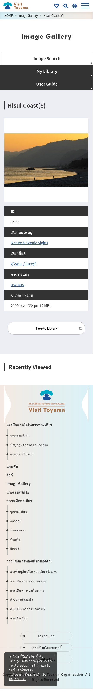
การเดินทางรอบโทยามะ (27, 590)
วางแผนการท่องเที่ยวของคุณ (29, 560)
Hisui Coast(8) (53, 15)
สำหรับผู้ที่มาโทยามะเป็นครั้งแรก (33, 572)
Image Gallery (28, 15)
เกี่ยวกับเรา (46, 635)
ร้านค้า (15, 539)
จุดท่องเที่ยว (18, 511)
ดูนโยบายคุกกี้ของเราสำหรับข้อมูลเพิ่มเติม (27, 677)
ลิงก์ (9, 474)
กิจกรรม (16, 521)
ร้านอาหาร (18, 530)
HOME (8, 15)
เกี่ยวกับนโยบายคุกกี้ (46, 647)
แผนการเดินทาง (21, 454)
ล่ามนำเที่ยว (18, 618)
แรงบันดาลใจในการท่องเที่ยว (29, 424)
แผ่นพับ (12, 466)
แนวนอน (17, 284)
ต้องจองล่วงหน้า (21, 599)
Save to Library (46, 328)
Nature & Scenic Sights (29, 242)
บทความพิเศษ (20, 435)
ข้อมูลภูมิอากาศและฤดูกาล (29, 445)
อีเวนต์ (15, 548)
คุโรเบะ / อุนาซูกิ (23, 263)
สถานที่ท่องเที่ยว (19, 500)
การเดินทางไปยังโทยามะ (28, 581)
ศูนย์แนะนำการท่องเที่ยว (27, 609)
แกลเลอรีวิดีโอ (17, 492)
